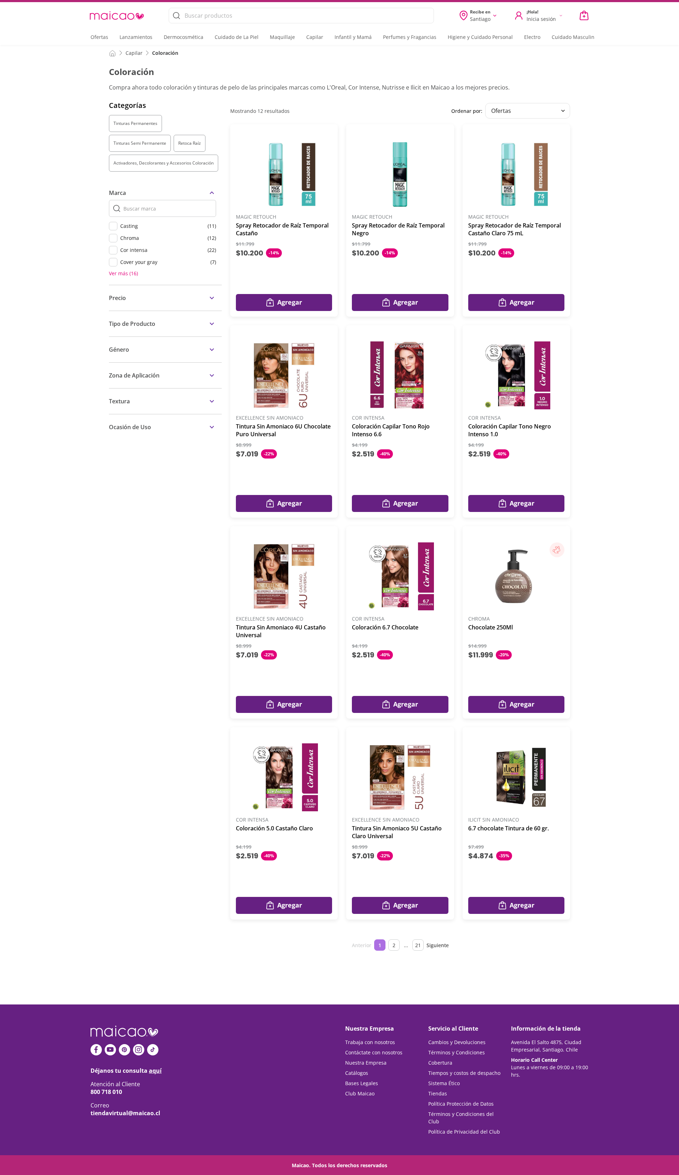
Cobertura (440, 1062)
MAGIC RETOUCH (256, 217)
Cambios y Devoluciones (457, 1042)
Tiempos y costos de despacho (464, 1073)
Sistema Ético (444, 1083)
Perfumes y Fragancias (409, 37)
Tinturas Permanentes (135, 123)
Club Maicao (360, 1093)
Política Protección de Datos (461, 1103)
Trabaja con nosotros (370, 1042)
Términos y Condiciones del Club (461, 1118)
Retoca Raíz (189, 143)
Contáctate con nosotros (373, 1052)
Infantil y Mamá (353, 37)
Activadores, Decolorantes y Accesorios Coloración (164, 163)
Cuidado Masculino (574, 37)
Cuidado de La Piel (237, 37)
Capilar (314, 37)
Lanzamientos (136, 37)
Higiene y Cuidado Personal (480, 37)
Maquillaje (282, 37)
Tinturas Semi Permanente (140, 143)
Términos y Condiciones (456, 1052)
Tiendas (437, 1093)
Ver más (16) (123, 273)
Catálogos (356, 1073)
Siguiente (437, 945)
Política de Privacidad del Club (464, 1131)
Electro (532, 37)
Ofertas (99, 37)
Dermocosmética (183, 37)
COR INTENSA (368, 418)
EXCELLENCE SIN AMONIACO (269, 418)
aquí (155, 1071)
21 (418, 945)
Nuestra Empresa (366, 1062)
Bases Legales (361, 1083)
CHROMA (479, 619)
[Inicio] (112, 52)
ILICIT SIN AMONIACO (493, 820)
